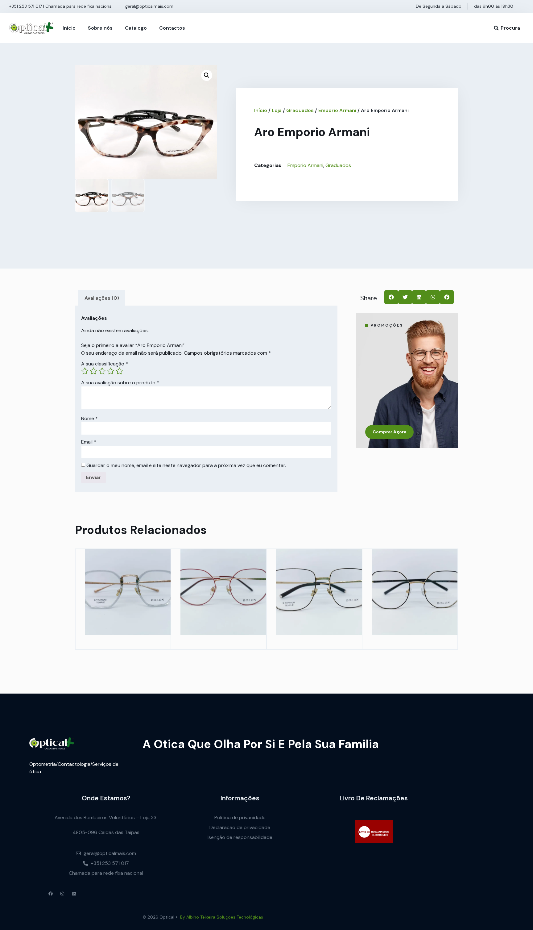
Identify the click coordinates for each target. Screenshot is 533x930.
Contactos (172, 28)
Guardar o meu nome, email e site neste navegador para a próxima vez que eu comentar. (186, 465)
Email (88, 442)
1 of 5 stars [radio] (85, 371)
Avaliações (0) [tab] (102, 298)
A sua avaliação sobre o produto (120, 382)
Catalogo (136, 28)
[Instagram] (62, 893)
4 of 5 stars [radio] (110, 371)
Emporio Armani (337, 110)
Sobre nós (100, 28)
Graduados (300, 110)
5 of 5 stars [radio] (119, 371)
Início (260, 110)
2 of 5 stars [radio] (93, 371)
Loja (277, 110)
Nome (89, 418)
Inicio (69, 28)
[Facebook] (50, 893)
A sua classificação (104, 363)
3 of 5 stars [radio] (102, 371)
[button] (496, 28)
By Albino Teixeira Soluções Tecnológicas (221, 917)
